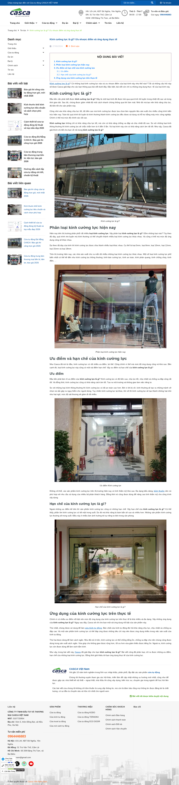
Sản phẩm (55, 707)
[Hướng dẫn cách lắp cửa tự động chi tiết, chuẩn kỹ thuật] (15, 173)
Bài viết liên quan (19, 183)
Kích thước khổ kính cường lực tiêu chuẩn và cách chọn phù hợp (34, 109)
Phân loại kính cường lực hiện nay (73, 65)
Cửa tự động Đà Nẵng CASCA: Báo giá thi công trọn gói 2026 (34, 140)
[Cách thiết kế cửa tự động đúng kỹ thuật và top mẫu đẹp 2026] (15, 125)
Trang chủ (12, 44)
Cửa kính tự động (57, 717)
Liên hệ (11, 74)
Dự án (10, 57)
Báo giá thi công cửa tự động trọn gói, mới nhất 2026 (34, 92)
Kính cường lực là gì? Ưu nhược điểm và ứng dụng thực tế (83, 39)
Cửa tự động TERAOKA (88, 717)
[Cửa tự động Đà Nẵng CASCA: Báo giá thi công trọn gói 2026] (15, 140)
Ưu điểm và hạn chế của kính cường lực (75, 68)
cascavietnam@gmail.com (19, 757)
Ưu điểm (65, 71)
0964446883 (165, 15)
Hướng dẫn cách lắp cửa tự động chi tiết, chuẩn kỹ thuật (34, 172)
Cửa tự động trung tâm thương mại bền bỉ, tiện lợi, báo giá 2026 (34, 156)
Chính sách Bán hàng (115, 715)
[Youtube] (31, 763)
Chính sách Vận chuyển (116, 729)
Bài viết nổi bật (18, 83)
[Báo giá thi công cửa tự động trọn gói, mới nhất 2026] (15, 93)
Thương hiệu (85, 707)
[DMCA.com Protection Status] (16, 770)
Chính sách (13, 65)
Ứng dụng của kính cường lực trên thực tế (77, 78)
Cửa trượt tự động (58, 721)
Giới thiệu (12, 48)
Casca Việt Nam (35, 781)
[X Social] (17, 763)
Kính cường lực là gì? (67, 61)
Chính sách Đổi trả (114, 724)
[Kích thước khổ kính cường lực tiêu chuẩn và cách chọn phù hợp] (15, 108)
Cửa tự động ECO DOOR (89, 721)
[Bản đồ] (24, 763)
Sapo (45, 781)
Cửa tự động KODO (86, 712)
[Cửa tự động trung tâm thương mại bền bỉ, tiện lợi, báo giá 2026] (15, 155)
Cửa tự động (13, 52)
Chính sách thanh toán (116, 720)
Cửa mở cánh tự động (59, 726)
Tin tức (11, 70)
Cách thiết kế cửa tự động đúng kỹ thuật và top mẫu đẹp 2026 (34, 125)
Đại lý (10, 61)
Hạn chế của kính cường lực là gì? (76, 75)
